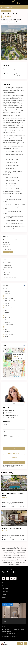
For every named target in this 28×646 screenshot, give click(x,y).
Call (14, 453)
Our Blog (4, 597)
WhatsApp (14, 457)
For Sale (3, 11)
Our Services (5, 591)
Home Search (5, 600)
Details (5, 260)
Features (5, 285)
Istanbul (15, 19)
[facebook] (3, 578)
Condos (8, 11)
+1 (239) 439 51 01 (9, 410)
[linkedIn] (11, 578)
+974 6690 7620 (9, 413)
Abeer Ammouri (9, 408)
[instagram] (15, 578)
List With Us (4, 594)
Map (4, 345)
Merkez (5, 524)
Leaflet (11, 376)
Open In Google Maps (8, 252)
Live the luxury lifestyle (18, 354)
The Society (5, 588)
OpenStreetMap (17, 376)
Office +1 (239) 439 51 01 (10, 633)
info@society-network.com (10, 636)
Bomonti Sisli (6, 489)
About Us (4, 585)
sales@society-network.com (11, 415)
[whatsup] (7, 578)
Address (5, 237)
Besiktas (19, 19)
